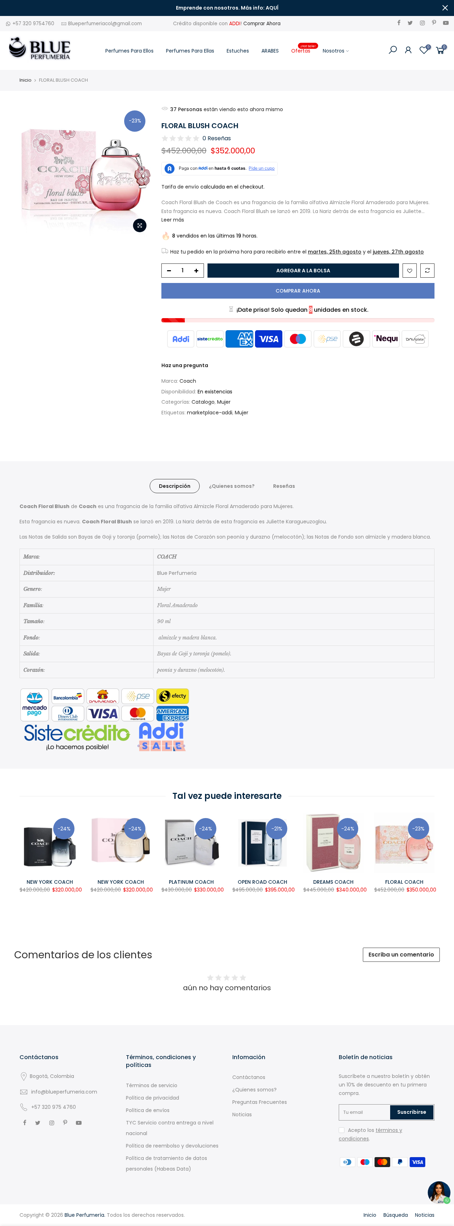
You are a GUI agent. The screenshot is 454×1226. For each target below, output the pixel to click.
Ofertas (303, 49)
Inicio (26, 80)
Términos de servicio (151, 1085)
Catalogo (203, 401)
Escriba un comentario (401, 954)
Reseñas (284, 486)
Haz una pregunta (184, 365)
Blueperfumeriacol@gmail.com (105, 23)
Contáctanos (248, 1077)
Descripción (174, 486)
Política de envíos (148, 1110)
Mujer (224, 401)
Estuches (238, 50)
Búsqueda (395, 1215)
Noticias (242, 1114)
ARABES (270, 50)
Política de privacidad (152, 1097)
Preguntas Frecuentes (259, 1102)
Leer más (172, 219)
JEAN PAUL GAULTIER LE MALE (76, 1189)
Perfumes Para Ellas (190, 50)
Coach (187, 381)
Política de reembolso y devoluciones (172, 1145)
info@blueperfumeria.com (64, 1091)
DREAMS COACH (333, 882)
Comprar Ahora (262, 23)
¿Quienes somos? (232, 486)
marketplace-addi (209, 412)
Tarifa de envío (180, 186)
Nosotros (333, 50)
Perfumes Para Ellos (129, 50)
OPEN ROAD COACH (262, 882)
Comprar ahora (298, 290)
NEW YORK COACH (50, 882)
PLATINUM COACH (191, 882)
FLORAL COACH (404, 882)
